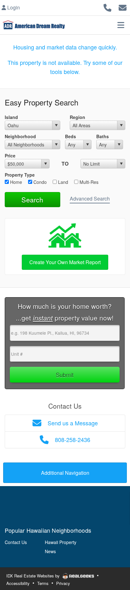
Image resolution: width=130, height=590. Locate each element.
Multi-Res (88, 182)
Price (10, 155)
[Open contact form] (123, 6)
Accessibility (18, 583)
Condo (39, 182)
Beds (70, 136)
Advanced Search (90, 198)
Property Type (20, 175)
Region (77, 117)
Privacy (63, 583)
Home (15, 182)
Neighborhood (20, 136)
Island (11, 117)
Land (62, 182)
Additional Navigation (65, 472)
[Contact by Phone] (107, 6)
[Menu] (120, 24)
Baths (102, 136)
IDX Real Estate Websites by (33, 576)
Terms (43, 583)
